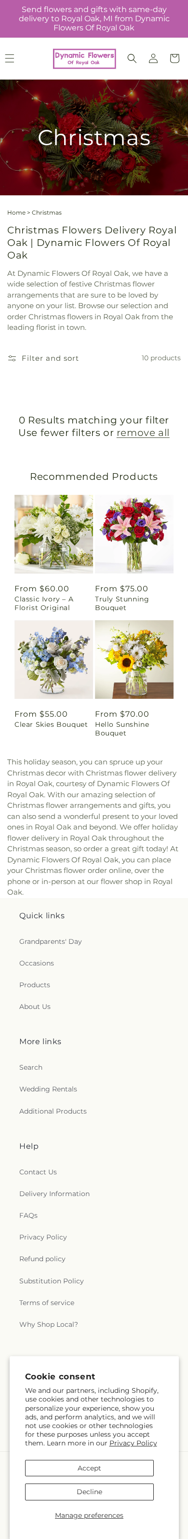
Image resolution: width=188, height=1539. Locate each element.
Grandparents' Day (50, 941)
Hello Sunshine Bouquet (122, 728)
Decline (89, 1491)
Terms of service (46, 1302)
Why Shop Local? (48, 1324)
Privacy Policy (133, 1443)
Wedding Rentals (48, 1089)
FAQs (28, 1215)
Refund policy (42, 1258)
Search (30, 1067)
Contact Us (38, 1172)
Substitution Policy (51, 1281)
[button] (132, 58)
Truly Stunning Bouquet (122, 603)
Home (16, 212)
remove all (143, 432)
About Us (35, 1006)
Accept (89, 1468)
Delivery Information (54, 1193)
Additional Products (53, 1111)
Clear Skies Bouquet (51, 724)
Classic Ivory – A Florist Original (43, 603)
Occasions (36, 963)
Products (34, 985)
